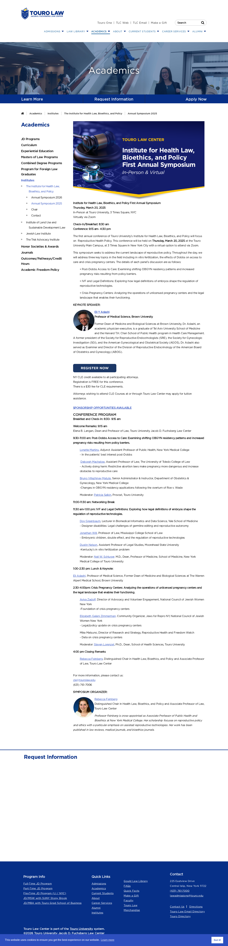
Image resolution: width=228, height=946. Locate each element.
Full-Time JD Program (37, 883)
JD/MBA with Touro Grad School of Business (52, 903)
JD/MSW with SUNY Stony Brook (45, 898)
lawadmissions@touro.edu (186, 895)
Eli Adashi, (79, 575)
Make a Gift (159, 22)
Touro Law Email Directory (187, 911)
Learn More (32, 99)
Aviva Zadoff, (88, 599)
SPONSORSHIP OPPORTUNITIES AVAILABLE (102, 407)
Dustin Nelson (88, 544)
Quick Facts (131, 890)
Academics (35, 113)
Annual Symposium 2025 (142, 113)
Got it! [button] (217, 940)
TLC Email (140, 22)
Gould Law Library (136, 881)
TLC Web (122, 22)
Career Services (102, 903)
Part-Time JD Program (37, 888)
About (96, 898)
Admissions (99, 883)
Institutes (53, 113)
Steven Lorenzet (104, 644)
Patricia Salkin (102, 494)
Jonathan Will (88, 532)
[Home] (22, 113)
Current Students (103, 893)
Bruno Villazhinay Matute (95, 478)
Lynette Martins (89, 449)
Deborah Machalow (92, 461)
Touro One (104, 22)
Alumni (96, 907)
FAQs (127, 885)
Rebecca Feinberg (91, 658)
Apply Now (196, 99)
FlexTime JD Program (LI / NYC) (44, 893)
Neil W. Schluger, (104, 556)
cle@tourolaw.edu (84, 680)
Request (114, 99)
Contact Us (177, 906)
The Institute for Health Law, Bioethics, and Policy (93, 113)
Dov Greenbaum (90, 521)
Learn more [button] (107, 939)
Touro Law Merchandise (132, 908)
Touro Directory (180, 916)
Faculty (128, 900)
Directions (195, 906)
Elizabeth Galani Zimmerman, (98, 616)
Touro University (81, 928)
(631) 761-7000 (179, 890)
